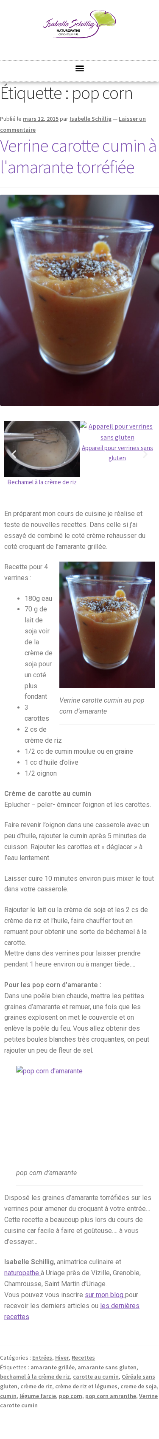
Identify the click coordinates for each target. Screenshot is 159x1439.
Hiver (62, 1357)
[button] (79, 68)
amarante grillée (53, 1367)
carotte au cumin (96, 1376)
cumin (8, 1396)
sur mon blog (105, 1295)
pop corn (70, 1396)
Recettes (83, 1357)
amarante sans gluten (107, 1367)
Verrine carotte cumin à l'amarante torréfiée (78, 156)
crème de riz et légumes (86, 1386)
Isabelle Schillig (91, 118)
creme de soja (138, 1386)
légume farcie (38, 1396)
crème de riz (36, 1386)
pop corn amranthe (110, 1396)
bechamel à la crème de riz (35, 1376)
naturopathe (22, 1273)
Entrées (42, 1357)
